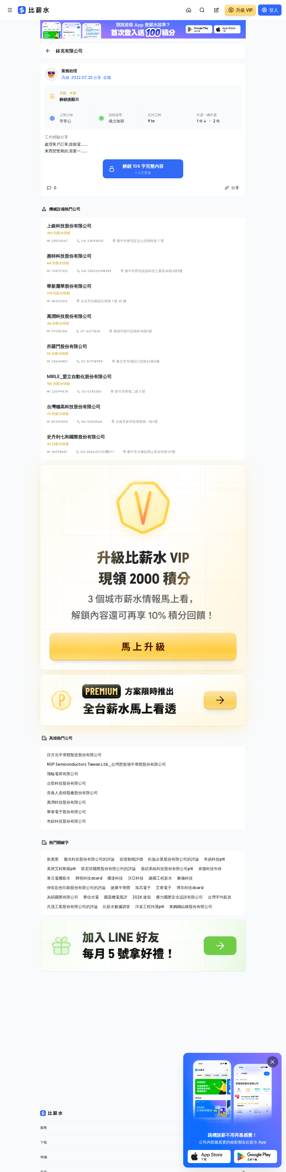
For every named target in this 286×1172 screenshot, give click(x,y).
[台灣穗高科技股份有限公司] (143, 414)
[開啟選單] (10, 10)
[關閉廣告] (272, 1061)
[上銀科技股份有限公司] (143, 233)
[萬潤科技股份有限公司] (143, 323)
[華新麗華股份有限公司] (143, 293)
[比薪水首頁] (51, 1113)
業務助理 (69, 70)
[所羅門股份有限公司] (143, 354)
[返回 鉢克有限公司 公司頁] (143, 51)
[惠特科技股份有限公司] (143, 263)
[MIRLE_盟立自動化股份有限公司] (143, 384)
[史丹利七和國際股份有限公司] (143, 444)
